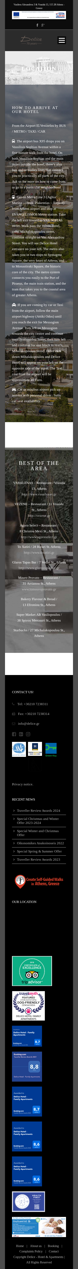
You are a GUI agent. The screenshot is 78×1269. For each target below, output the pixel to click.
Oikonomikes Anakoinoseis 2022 (40, 843)
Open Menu (61, 40)
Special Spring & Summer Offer (39, 851)
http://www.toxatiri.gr (39, 552)
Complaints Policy (31, 1251)
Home (20, 1246)
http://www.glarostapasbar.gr (39, 568)
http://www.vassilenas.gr (39, 494)
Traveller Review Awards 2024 (38, 811)
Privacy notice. (22, 784)
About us (36, 1246)
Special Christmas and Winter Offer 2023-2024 (38, 821)
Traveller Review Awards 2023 (38, 859)
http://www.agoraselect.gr (39, 537)
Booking (53, 1246)
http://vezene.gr (39, 516)
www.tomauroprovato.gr (39, 589)
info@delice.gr (28, 724)
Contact (54, 1251)
